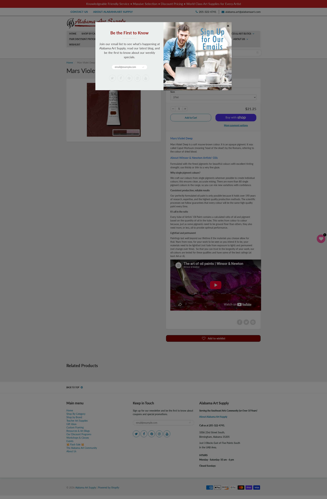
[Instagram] (137, 78)
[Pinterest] (129, 78)
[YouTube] (145, 78)
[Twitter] (112, 78)
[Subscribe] (143, 67)
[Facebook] (120, 78)
